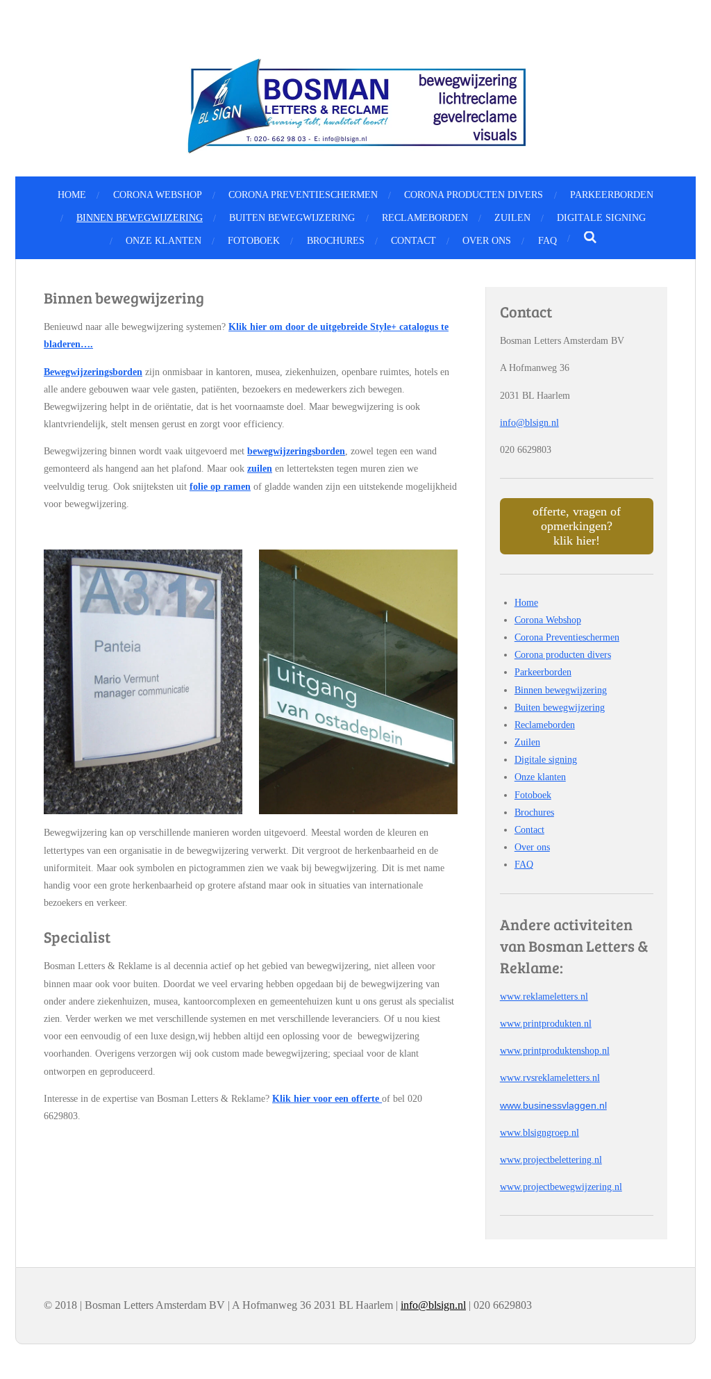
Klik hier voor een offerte (327, 1098)
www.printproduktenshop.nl (555, 1051)
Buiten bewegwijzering (560, 707)
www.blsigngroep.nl (539, 1133)
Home (526, 602)
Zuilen (527, 742)
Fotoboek (533, 795)
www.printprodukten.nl (546, 1023)
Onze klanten (540, 777)
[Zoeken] (590, 238)
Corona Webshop (548, 620)
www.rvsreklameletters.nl (550, 1078)
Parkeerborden (543, 672)
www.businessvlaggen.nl (553, 1105)
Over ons (532, 847)
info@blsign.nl (529, 423)
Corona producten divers (563, 655)
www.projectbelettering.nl (551, 1160)
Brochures (534, 812)
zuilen (259, 468)
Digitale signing (546, 759)
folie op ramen (220, 486)
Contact (529, 830)
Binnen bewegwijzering (561, 690)
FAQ (524, 864)
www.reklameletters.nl (544, 996)
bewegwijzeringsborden (296, 451)
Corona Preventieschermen (567, 637)
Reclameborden (545, 725)
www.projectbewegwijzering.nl (561, 1187)
